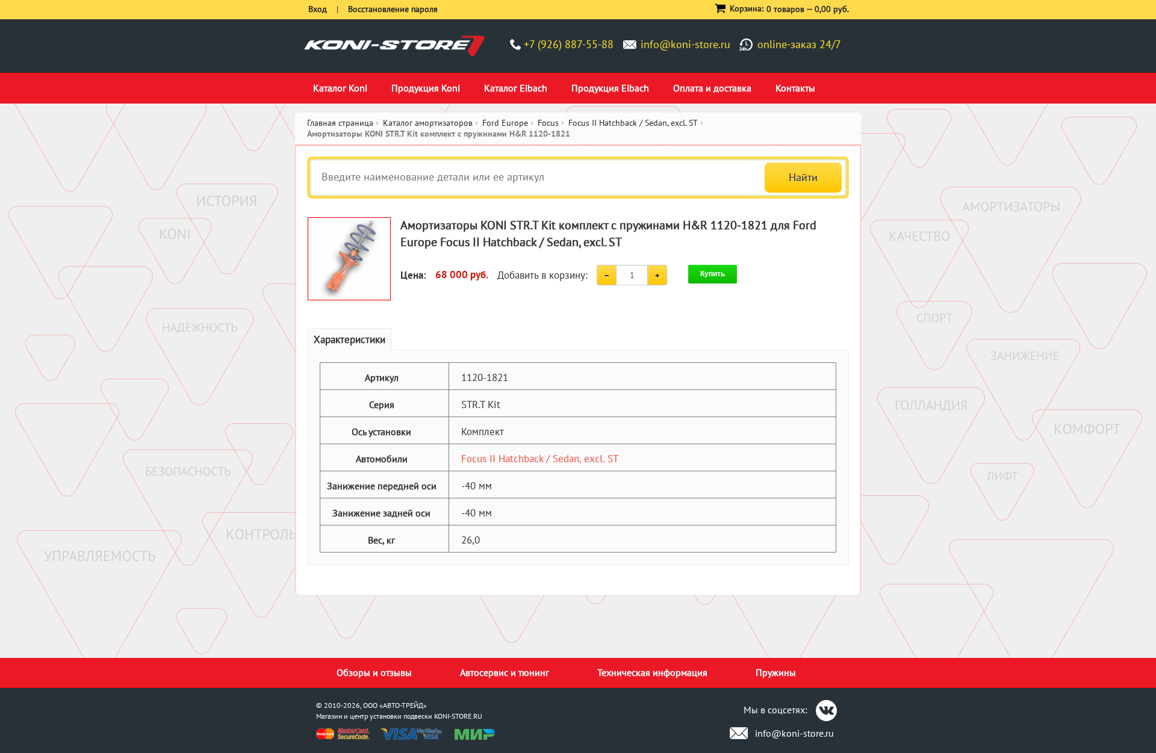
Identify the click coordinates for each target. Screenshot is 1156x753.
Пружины (776, 672)
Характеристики (349, 339)
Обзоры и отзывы (374, 672)
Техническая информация (652, 672)
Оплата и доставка (712, 88)
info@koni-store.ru (685, 44)
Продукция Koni (425, 88)
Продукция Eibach (610, 88)
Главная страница (340, 122)
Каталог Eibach (515, 88)
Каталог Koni (340, 88)
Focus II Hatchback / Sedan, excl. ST (539, 458)
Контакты (795, 88)
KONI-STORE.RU (458, 715)
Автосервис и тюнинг (504, 672)
